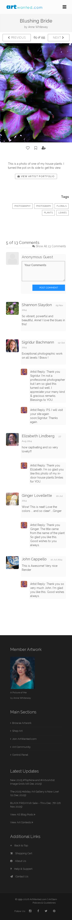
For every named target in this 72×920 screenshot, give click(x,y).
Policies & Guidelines (44, 902)
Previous (18, 37)
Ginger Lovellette (37, 495)
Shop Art (17, 730)
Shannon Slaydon (37, 305)
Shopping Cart (23, 853)
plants (48, 212)
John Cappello (34, 559)
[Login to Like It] (28, 148)
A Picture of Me (18, 692)
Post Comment (48, 287)
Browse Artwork (21, 722)
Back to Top (21, 845)
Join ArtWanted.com (24, 738)
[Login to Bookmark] (36, 148)
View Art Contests (21, 822)
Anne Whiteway (38, 27)
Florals (62, 206)
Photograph (43, 206)
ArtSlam (52, 899)
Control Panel (20, 754)
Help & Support (23, 868)
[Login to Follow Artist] (44, 148)
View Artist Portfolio (37, 176)
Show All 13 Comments (51, 246)
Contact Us (21, 876)
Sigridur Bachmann (38, 342)
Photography (22, 206)
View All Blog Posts (22, 814)
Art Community (21, 746)
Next (57, 37)
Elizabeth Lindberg (38, 436)
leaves (62, 212)
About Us (20, 860)
